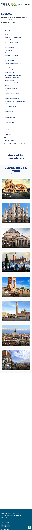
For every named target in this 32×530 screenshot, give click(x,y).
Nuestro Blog (4, 520)
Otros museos (8, 50)
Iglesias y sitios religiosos (11, 39)
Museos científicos (9, 47)
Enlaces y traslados (9, 140)
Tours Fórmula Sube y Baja (11, 70)
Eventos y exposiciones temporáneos (14, 58)
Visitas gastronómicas (10, 120)
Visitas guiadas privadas (11, 88)
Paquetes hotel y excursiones (12, 93)
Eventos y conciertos (9, 129)
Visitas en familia (9, 90)
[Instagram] (5, 525)
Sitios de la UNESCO (10, 60)
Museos (5, 34)
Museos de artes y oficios (11, 55)
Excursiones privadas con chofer (13, 75)
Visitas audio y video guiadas (12, 98)
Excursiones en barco (10, 106)
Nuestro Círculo (5, 522)
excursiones (6, 67)
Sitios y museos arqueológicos (12, 42)
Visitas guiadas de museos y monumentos (15, 101)
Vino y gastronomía (8, 114)
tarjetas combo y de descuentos (13, 37)
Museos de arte (9, 45)
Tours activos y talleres (10, 96)
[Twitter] (8, 525)
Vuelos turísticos (9, 109)
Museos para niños (9, 52)
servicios (6, 137)
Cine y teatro (8, 134)
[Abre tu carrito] (23, 4)
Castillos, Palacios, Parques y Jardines (14, 63)
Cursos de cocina (9, 122)
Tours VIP (7, 85)
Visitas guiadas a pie (10, 72)
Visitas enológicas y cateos (11, 117)
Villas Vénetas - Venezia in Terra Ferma (14, 143)
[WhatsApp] (16, 4)
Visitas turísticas (9, 111)
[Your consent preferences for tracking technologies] (29, 527)
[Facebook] (2, 525)
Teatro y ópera (8, 131)
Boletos (7, 146)
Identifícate (27, 4)
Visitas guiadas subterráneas (12, 77)
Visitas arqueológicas (10, 103)
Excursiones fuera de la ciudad (12, 83)
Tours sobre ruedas (10, 80)
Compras (5, 125)
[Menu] (28, 2)
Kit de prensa (4, 517)
